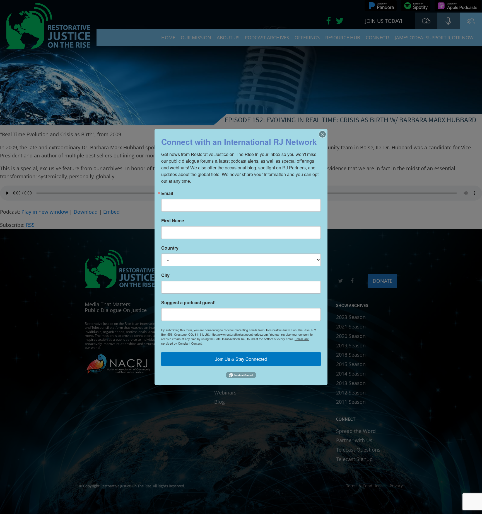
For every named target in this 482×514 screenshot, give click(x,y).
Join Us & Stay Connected (241, 358)
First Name (172, 220)
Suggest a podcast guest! (188, 302)
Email (167, 193)
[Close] (322, 134)
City (165, 275)
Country (170, 247)
